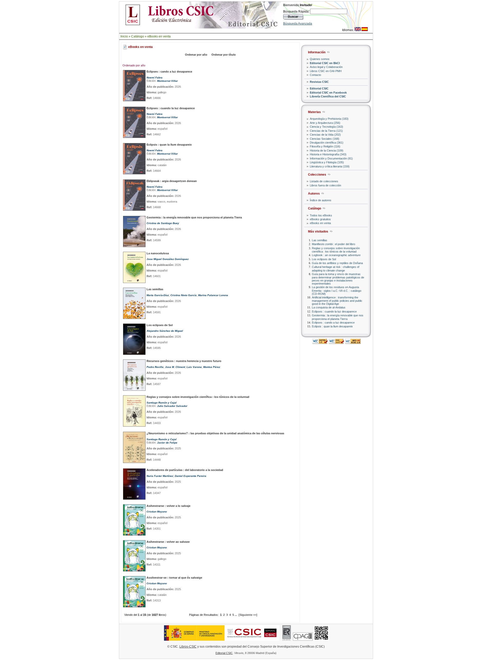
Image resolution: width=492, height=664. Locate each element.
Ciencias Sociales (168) (324, 138)
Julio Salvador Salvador (172, 406)
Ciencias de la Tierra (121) (326, 130)
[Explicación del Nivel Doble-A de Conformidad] (353, 342)
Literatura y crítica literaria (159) (330, 166)
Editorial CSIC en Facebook (328, 92)
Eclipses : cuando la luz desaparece (334, 311)
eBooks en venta (159, 36)
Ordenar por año (196, 54)
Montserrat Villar (167, 80)
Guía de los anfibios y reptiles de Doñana (337, 263)
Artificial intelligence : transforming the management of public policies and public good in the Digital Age (337, 300)
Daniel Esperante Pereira (190, 476)
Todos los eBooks (321, 215)
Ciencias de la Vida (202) (325, 134)
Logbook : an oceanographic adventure (336, 255)
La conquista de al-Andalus (328, 307)
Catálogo (137, 36)
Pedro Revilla (155, 367)
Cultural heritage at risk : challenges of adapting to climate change (335, 268)
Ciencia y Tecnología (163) (326, 126)
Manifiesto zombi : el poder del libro (333, 244)
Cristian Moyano (157, 511)
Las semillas (319, 240)
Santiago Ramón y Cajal (162, 402)
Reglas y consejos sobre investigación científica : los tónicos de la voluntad (336, 250)
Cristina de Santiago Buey (163, 223)
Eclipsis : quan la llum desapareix (332, 326)
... (236, 614)
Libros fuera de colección (325, 185)
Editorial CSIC (319, 88)
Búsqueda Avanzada (297, 23)
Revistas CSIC (319, 81)
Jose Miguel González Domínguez (168, 259)
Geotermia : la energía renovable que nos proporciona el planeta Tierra (337, 317)
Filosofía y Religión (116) (325, 146)
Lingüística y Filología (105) (327, 162)
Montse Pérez (211, 367)
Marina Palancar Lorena (213, 295)
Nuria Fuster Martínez (160, 476)
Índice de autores (320, 200)
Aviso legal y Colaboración (326, 66)
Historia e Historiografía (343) (328, 154)
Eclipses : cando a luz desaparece (333, 322)
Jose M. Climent (175, 367)
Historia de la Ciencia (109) (326, 150)
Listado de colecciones (324, 181)
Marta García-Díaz (158, 295)
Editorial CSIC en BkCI (325, 63)
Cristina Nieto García (183, 295)
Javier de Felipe (167, 442)
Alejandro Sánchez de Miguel (165, 330)
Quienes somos (320, 59)
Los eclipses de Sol (324, 259)
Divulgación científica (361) (326, 142)
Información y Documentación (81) (331, 158)
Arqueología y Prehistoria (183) (329, 118)
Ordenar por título (223, 54)
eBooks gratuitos (320, 219)
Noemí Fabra (154, 77)
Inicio (124, 36)
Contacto (315, 74)
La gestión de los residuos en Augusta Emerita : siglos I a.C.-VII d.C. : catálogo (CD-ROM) (336, 290)
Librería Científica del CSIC (328, 96)
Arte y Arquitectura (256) (325, 122)
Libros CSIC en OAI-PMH (326, 71)
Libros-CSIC (188, 646)
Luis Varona (194, 367)
